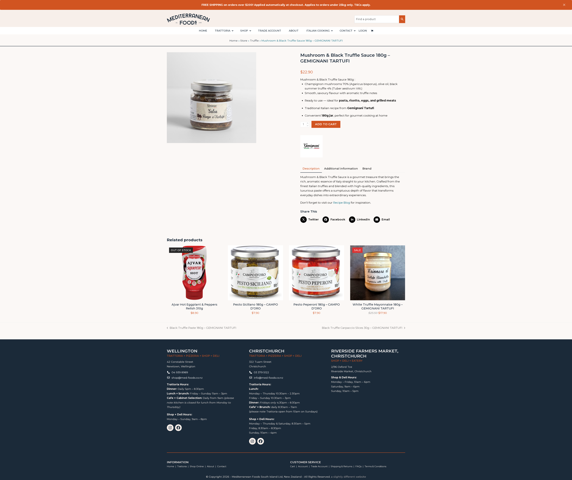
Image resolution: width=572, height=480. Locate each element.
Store (243, 40)
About (210, 466)
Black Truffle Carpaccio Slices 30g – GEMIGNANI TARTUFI (362, 328)
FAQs (358, 466)
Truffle (254, 40)
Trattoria (182, 466)
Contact (221, 466)
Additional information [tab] (341, 168)
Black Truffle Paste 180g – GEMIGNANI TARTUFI (201, 328)
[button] (372, 30)
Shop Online (197, 466)
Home (233, 40)
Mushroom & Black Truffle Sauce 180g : (327, 79)
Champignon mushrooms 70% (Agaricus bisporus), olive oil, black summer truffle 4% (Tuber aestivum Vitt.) (351, 86)
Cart (292, 466)
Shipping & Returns (341, 466)
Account (303, 466)
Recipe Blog (341, 202)
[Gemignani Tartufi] (311, 147)
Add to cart (326, 124)
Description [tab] (311, 168)
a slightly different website (348, 476)
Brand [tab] (366, 168)
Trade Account (319, 466)
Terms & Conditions (375, 466)
